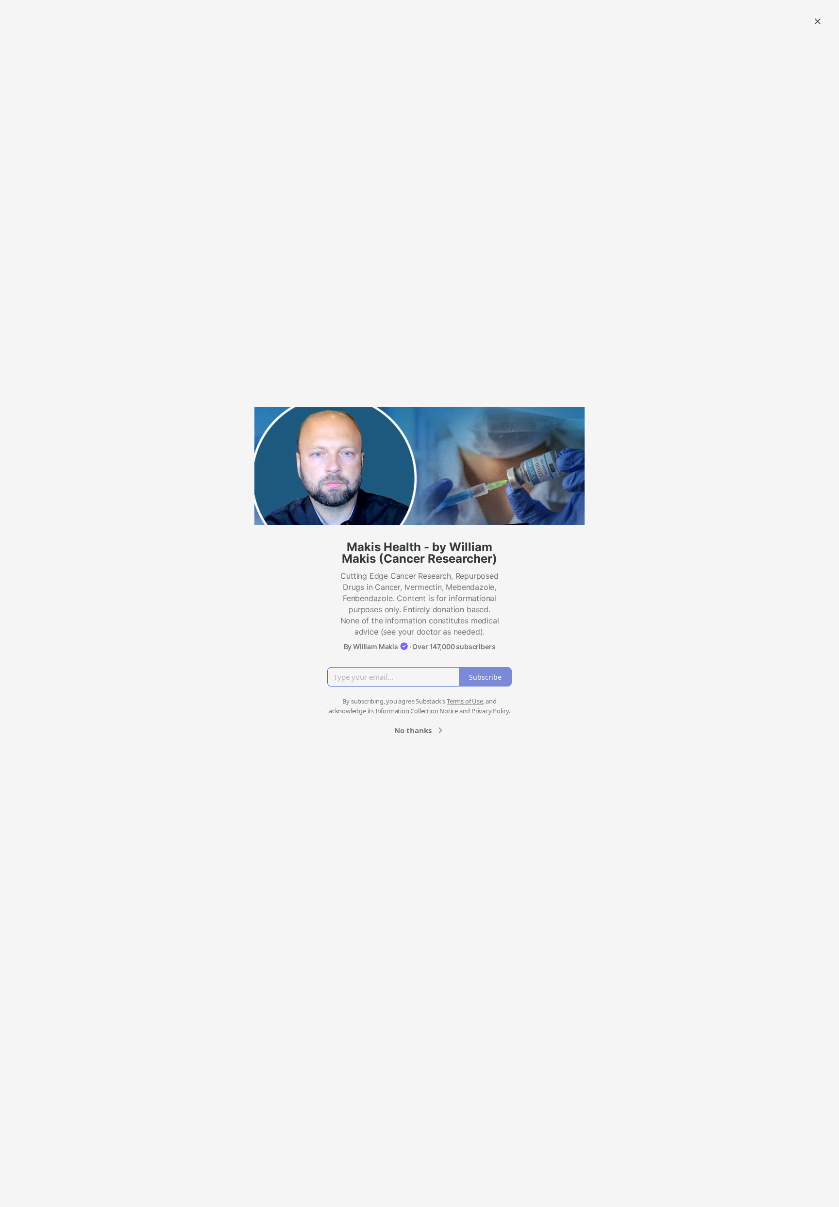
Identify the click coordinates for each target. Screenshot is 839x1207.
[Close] (817, 21)
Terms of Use (465, 701)
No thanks (413, 730)
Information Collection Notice (416, 710)
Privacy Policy (490, 710)
